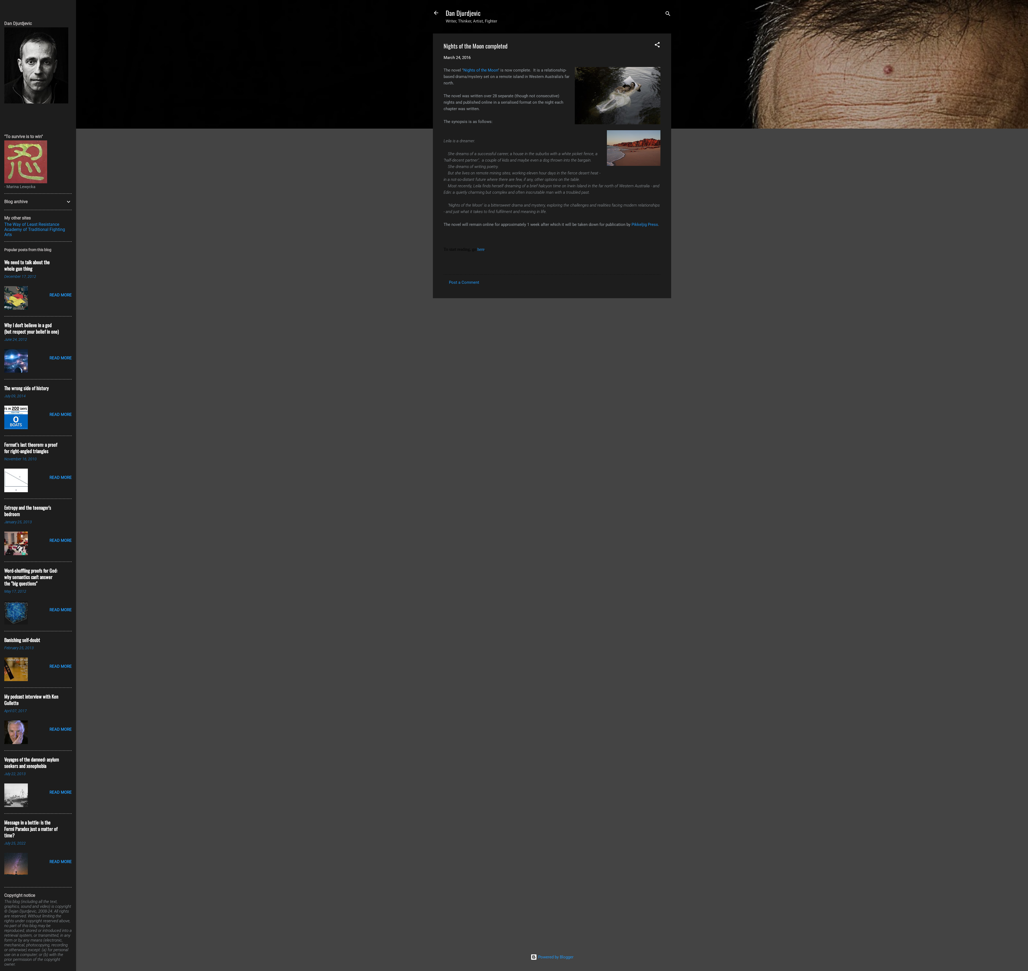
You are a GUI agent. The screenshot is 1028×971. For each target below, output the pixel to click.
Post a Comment (464, 282)
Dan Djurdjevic (463, 13)
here (481, 249)
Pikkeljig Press (645, 224)
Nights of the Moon (480, 70)
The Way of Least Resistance (31, 224)
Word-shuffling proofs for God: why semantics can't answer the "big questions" (31, 577)
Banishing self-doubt (22, 639)
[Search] (668, 14)
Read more (61, 295)
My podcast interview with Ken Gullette (31, 699)
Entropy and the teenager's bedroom (27, 510)
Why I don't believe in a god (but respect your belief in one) (31, 328)
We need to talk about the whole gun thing (27, 265)
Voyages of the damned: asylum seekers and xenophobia (31, 762)
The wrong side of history (26, 387)
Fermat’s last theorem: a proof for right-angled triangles (30, 447)
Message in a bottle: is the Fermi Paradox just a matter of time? (31, 829)
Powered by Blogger (555, 957)
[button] (657, 46)
